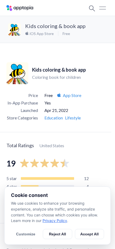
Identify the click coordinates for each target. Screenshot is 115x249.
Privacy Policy (55, 220)
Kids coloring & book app (55, 26)
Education (53, 117)
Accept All (89, 234)
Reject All (57, 234)
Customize (25, 234)
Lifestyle (73, 117)
